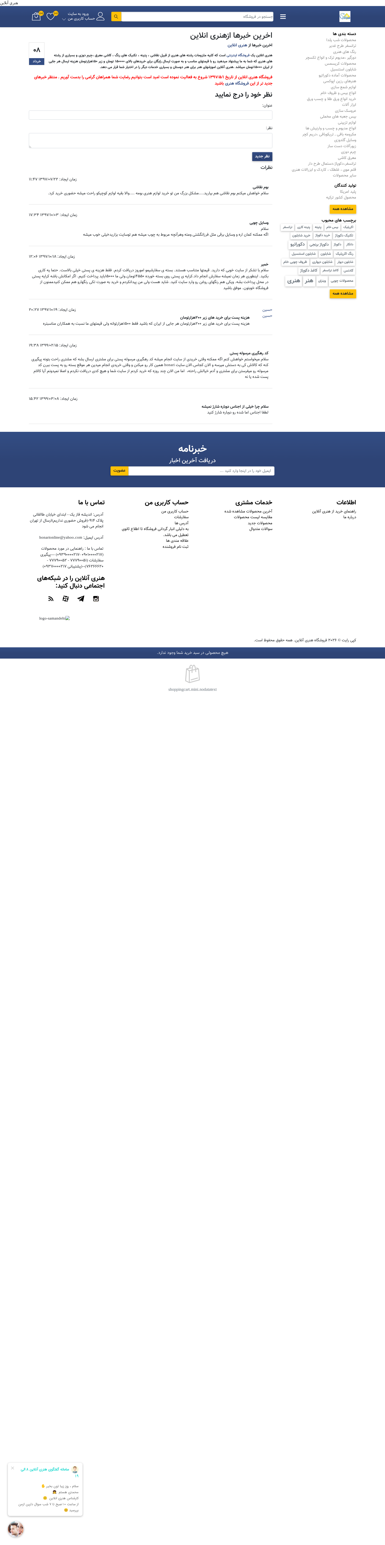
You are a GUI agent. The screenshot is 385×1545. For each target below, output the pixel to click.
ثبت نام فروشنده (176, 547)
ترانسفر (287, 227)
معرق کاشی (347, 158)
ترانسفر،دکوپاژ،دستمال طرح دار (332, 164)
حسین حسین (267, 313)
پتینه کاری (303, 227)
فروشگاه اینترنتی (238, 55)
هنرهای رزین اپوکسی (339, 81)
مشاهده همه (343, 209)
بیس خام (332, 227)
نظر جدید (262, 156)
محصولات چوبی (342, 281)
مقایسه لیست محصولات (253, 517)
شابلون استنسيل (343, 70)
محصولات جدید (260, 523)
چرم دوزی (348, 152)
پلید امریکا (348, 192)
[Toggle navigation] (283, 17)
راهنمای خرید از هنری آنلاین (334, 512)
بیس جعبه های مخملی (338, 117)
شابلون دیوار (345, 262)
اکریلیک (348, 227)
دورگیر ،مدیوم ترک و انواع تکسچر (330, 58)
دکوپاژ (337, 244)
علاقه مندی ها (177, 541)
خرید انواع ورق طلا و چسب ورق (331, 99)
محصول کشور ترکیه (341, 198)
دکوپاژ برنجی (319, 245)
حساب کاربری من (175, 512)
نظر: (269, 128)
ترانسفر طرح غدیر (342, 46)
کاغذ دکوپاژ (308, 271)
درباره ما (349, 517)
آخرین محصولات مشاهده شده (248, 512)
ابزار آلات (349, 105)
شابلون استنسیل (304, 254)
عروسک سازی (345, 111)
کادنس (348, 270)
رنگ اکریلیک (344, 254)
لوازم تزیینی (347, 123)
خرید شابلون (301, 235)
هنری (293, 280)
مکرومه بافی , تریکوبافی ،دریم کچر (329, 134)
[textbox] (197, 16)
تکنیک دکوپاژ (344, 235)
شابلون (326, 254)
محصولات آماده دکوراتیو (337, 76)
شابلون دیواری (322, 262)
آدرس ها (182, 523)
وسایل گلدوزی (345, 140)
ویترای (322, 281)
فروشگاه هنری (237, 83)
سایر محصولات (344, 176)
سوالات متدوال (260, 529)
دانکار (349, 244)
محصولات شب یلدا (341, 40)
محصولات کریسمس (340, 64)
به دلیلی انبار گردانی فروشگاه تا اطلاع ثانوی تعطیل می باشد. (155, 532)
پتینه (318, 227)
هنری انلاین (237, 45)
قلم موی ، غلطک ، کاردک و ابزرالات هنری (324, 170)
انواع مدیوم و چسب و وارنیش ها (331, 128)
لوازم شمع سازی (343, 87)
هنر (309, 280)
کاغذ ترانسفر (330, 270)
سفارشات (181, 517)
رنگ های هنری (344, 52)
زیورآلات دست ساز (341, 146)
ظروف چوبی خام (295, 262)
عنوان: (267, 106)
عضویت (119, 471)
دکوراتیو (297, 244)
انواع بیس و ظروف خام (338, 93)
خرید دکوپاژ (322, 235)
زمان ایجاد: (68, 180)
